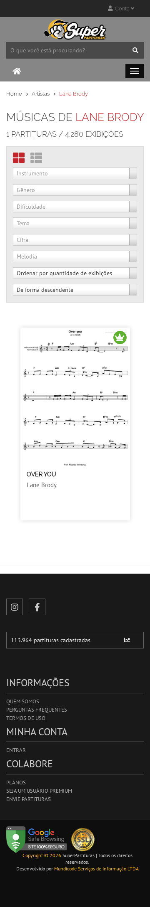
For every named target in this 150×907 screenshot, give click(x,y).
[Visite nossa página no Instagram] (14, 607)
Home (14, 94)
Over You (41, 474)
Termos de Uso (25, 718)
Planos (16, 782)
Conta (121, 8)
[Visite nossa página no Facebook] (37, 607)
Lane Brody (42, 485)
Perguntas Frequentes (36, 709)
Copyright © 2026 (41, 855)
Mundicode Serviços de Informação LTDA (96, 868)
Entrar (16, 750)
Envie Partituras (28, 799)
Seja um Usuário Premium (39, 790)
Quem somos (22, 701)
